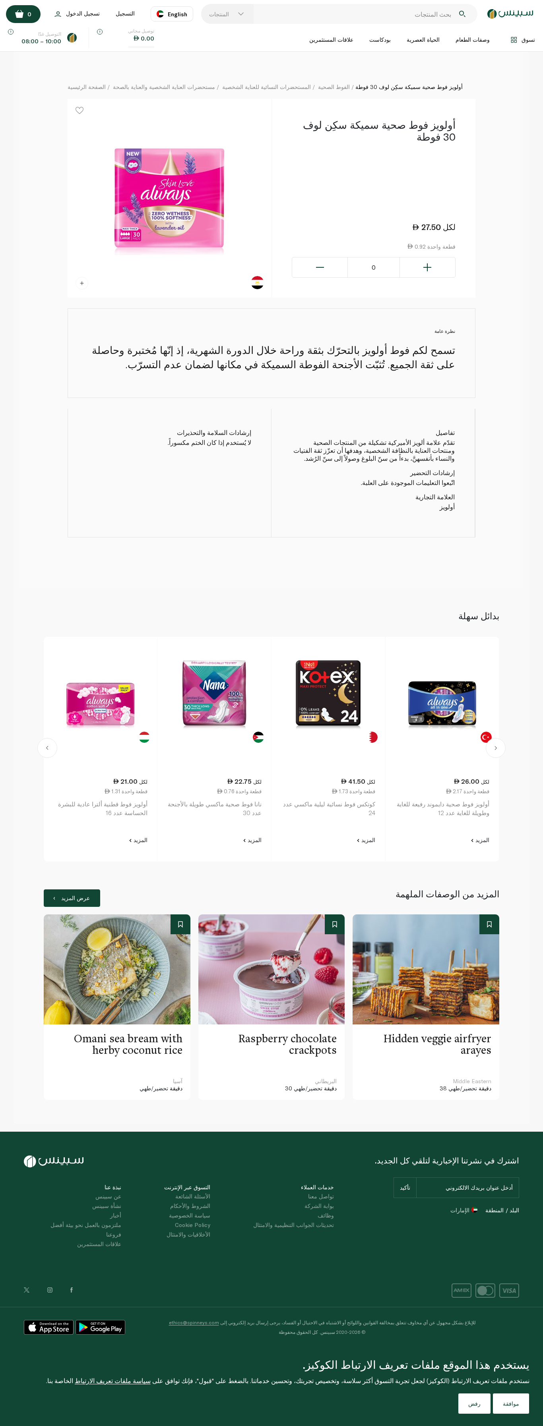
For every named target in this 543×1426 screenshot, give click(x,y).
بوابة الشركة (319, 1205)
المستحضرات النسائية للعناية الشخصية (266, 86)
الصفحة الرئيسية (87, 86)
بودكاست (380, 39)
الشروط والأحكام (190, 1205)
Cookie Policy (192, 1224)
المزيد (481, 840)
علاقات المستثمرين (331, 39)
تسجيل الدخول (83, 13)
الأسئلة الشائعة (192, 1196)
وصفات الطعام (473, 39)
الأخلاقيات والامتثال (188, 1234)
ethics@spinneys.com (194, 1322)
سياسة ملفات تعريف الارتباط (113, 1380)
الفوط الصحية (334, 86)
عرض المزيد (75, 898)
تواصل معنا (321, 1196)
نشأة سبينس (106, 1205)
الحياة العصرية (423, 39)
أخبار (115, 1215)
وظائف (326, 1215)
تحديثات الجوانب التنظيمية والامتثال (293, 1224)
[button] (47, 749)
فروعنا (113, 1234)
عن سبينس (108, 1196)
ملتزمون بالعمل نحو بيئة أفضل (85, 1224)
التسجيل (125, 13)
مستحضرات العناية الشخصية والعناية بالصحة (164, 86)
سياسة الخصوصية (189, 1215)
